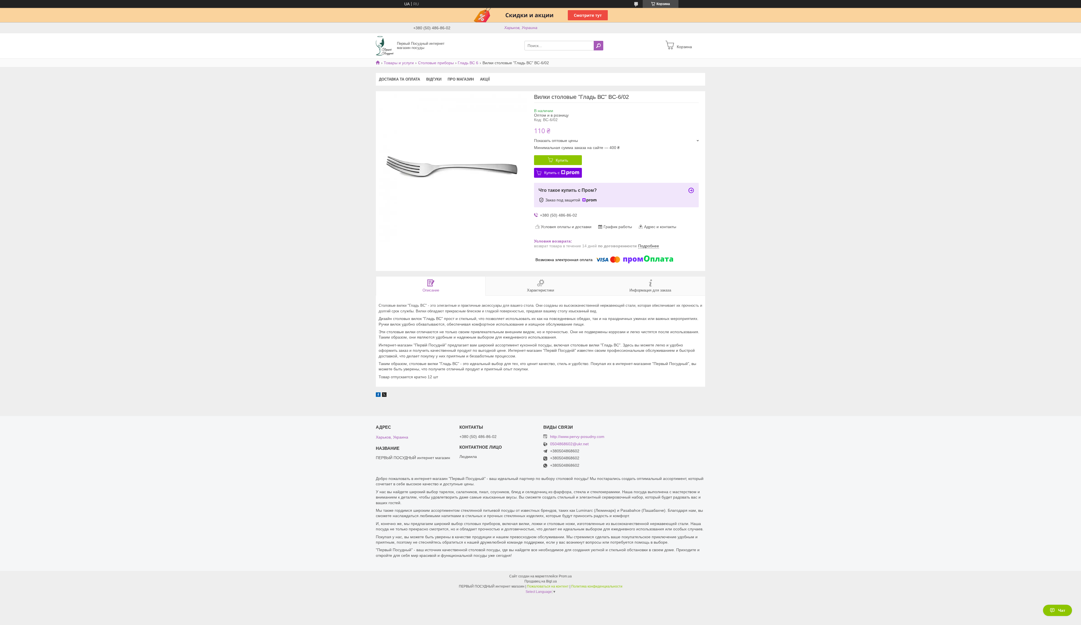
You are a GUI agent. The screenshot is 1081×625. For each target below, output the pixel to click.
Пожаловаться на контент (548, 586)
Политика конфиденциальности (596, 586)
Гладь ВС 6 (468, 63)
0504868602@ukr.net (569, 444)
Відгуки (433, 79)
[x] (384, 395)
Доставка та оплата (399, 79)
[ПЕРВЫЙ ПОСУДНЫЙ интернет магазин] (385, 45)
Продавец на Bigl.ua (540, 581)
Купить (562, 160)
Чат (1061, 610)
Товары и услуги (399, 63)
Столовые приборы (436, 63)
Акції (485, 79)
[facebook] (378, 395)
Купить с (552, 172)
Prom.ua (565, 576)
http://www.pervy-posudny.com (577, 436)
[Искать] (598, 45)
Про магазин (461, 79)
